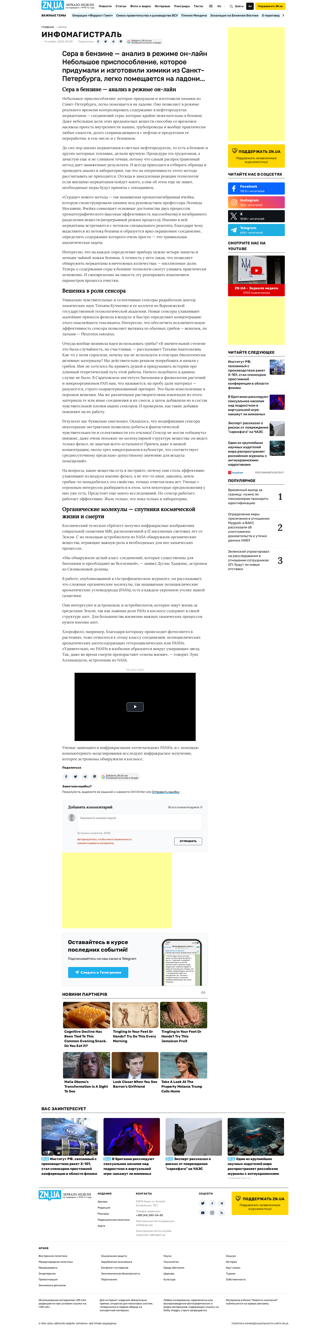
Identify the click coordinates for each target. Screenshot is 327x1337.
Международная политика (56, 1261)
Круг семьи (233, 1267)
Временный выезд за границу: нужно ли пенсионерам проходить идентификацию (248, 496)
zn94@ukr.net (144, 1225)
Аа (250, 6)
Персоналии (109, 1279)
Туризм (230, 1273)
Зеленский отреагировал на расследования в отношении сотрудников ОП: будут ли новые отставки (248, 560)
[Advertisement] (117, 890)
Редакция (104, 1207)
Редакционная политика (114, 1219)
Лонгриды (182, 6)
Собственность (236, 1279)
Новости (105, 6)
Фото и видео (140, 6)
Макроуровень (48, 1267)
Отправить (188, 841)
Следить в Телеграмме (101, 972)
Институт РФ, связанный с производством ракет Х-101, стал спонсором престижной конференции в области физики (248, 375)
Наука (167, 1256)
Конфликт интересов (114, 1267)
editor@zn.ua (157, 1235)
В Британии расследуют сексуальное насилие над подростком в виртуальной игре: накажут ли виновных (248, 405)
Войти (239, 6)
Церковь (169, 1273)
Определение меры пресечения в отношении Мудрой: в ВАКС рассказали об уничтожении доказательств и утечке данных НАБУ (248, 527)
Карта (101, 1225)
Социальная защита (114, 1256)
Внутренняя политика (53, 1256)
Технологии (171, 1261)
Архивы (102, 1201)
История (231, 1261)
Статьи (121, 6)
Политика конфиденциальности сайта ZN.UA (260, 1323)
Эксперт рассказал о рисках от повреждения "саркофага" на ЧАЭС (248, 427)
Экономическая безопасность (120, 1273)
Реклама (103, 1213)
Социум (231, 1256)
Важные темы (53, 15)
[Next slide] (283, 15)
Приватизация (48, 1279)
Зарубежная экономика (116, 1261)
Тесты (198, 6)
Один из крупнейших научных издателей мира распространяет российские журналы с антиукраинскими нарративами (247, 454)
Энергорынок (47, 1273)
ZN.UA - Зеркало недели (256, 288)
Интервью (162, 6)
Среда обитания (174, 1267)
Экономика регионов (52, 1285)
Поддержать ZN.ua (270, 6)
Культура (169, 1279)
